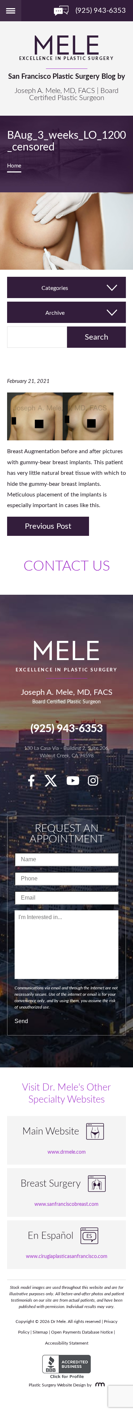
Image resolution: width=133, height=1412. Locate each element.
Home (14, 166)
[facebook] (35, 783)
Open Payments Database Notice (82, 1332)
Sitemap (40, 1332)
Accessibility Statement (66, 1343)
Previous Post (48, 526)
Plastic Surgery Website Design (57, 1385)
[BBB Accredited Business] (66, 1367)
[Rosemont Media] (99, 1385)
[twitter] (54, 783)
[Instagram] (96, 783)
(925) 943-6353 (67, 729)
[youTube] (76, 783)
